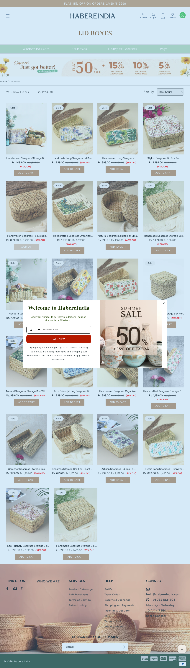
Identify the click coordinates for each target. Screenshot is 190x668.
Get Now (59, 338)
